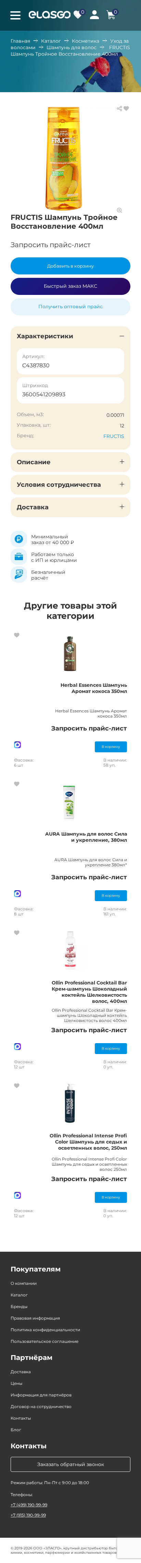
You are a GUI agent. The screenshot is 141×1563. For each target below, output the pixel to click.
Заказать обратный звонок (70, 1464)
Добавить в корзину (70, 266)
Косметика (85, 41)
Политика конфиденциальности (45, 1329)
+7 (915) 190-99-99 (28, 1515)
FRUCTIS (113, 436)
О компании (24, 1283)
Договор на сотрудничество (41, 1406)
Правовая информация (35, 1318)
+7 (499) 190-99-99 (29, 1504)
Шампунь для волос (72, 47)
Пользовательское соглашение (44, 1341)
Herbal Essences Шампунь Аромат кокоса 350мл (94, 688)
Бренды (19, 1306)
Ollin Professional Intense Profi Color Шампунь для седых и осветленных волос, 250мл (88, 1142)
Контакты (21, 1418)
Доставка (21, 1371)
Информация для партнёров (41, 1394)
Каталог (51, 41)
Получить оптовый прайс (70, 306)
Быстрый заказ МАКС (70, 286)
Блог (16, 1429)
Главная (20, 41)
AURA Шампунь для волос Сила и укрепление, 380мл (86, 837)
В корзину (111, 746)
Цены (16, 1383)
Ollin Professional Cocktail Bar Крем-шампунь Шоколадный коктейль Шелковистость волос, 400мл (89, 992)
